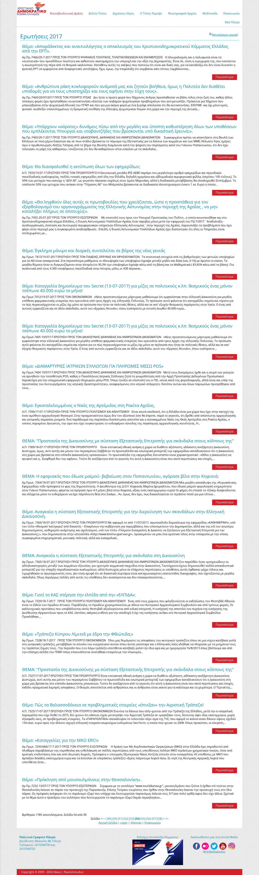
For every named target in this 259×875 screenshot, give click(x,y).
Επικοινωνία (152, 823)
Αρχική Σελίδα (107, 823)
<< (102, 819)
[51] (120, 819)
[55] (142, 819)
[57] (154, 819)
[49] (109, 819)
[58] (159, 819)
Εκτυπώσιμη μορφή (225, 35)
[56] (148, 819)
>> (166, 819)
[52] (126, 819)
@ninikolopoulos (214, 852)
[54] (137, 819)
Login (124, 823)
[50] (114, 819)
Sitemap (136, 823)
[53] (131, 819)
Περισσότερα (224, 77)
